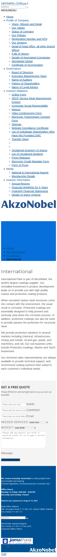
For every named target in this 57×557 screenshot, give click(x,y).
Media (10, 168)
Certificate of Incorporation (27, 64)
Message (7, 453)
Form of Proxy (20, 165)
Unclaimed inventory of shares (29, 150)
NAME (30, 404)
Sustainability (42, 543)
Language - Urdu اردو (14, 3)
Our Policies (19, 35)
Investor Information (18, 180)
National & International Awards (30, 172)
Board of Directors (22, 72)
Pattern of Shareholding (26, 83)
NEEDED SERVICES (14, 422)
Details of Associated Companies (31, 57)
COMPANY (33, 410)
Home (9, 16)
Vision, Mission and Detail (27, 24)
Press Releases (21, 157)
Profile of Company (17, 20)
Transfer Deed (20, 139)
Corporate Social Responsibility (30, 105)
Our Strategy (19, 42)
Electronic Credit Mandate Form (30, 161)
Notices (16, 109)
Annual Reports (21, 183)
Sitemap (16, 124)
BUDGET (7, 427)
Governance (13, 68)
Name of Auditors (22, 79)
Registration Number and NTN (29, 39)
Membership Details (23, 176)
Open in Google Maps (10, 535)
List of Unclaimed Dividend (27, 154)
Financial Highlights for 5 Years (30, 187)
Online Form (19, 94)
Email (30, 416)
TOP (3, 554)
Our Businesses (15, 251)
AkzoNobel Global (22, 61)
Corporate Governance (19, 546)
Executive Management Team (29, 76)
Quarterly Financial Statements (30, 191)
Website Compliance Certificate (30, 128)
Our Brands (13, 255)
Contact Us (36, 546)
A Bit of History (20, 53)
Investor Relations (17, 90)
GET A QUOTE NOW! (10, 460)
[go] (27, 7)
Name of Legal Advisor (25, 87)
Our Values (18, 27)
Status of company (23, 31)
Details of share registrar (26, 194)
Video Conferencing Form (27, 113)
